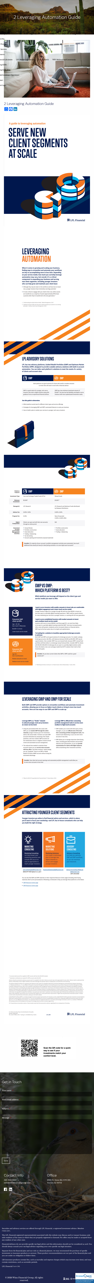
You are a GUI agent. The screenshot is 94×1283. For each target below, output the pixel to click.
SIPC (8, 1231)
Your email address (20, 1099)
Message (15, 1118)
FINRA (4, 1231)
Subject (15, 1109)
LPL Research (44, 60)
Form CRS (16, 1266)
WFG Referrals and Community (64, 60)
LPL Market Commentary (25, 60)
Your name (16, 1090)
